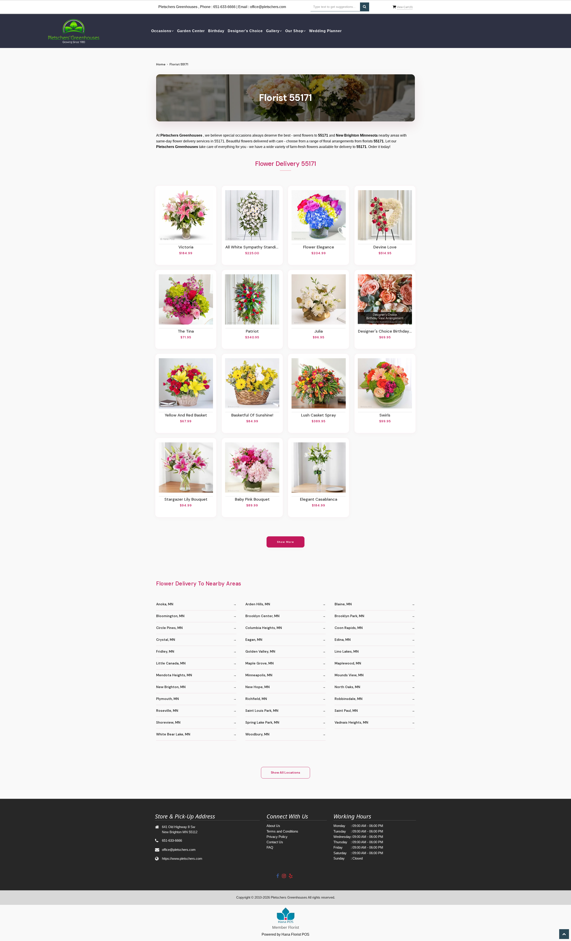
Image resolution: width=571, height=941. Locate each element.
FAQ (270, 847)
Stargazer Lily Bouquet (185, 499)
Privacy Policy (277, 837)
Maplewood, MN (348, 663)
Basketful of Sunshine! (252, 415)
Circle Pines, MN (169, 628)
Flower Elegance (318, 247)
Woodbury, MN (257, 734)
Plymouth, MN (167, 699)
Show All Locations (285, 772)
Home (161, 64)
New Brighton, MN (171, 687)
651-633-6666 (224, 7)
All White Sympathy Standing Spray (252, 247)
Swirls (384, 415)
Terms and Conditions (282, 831)
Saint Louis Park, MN (261, 710)
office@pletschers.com (268, 7)
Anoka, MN (164, 604)
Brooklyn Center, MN (262, 616)
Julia (318, 331)
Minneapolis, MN (258, 675)
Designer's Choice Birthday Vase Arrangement (385, 331)
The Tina (186, 331)
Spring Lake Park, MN (262, 722)
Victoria (185, 247)
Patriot (252, 331)
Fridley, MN (165, 651)
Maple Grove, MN (259, 663)
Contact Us (275, 842)
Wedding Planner (325, 31)
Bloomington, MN (170, 616)
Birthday (216, 31)
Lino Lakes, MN (347, 651)
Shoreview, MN (168, 722)
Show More (285, 542)
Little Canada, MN (171, 663)
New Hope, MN (257, 687)
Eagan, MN (253, 639)
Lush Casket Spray (318, 415)
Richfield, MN (256, 699)
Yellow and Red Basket (186, 415)
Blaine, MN (343, 604)
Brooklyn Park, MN (349, 616)
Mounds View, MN (349, 675)
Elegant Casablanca (318, 499)
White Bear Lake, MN (173, 734)
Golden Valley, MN (260, 651)
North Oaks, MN (347, 687)
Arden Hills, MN (257, 604)
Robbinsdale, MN (348, 699)
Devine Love (385, 247)
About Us (273, 826)
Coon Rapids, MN (349, 628)
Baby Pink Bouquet (252, 499)
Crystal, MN (165, 639)
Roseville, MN (167, 710)
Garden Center (191, 31)
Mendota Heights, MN (174, 675)
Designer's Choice (245, 31)
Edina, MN (343, 639)
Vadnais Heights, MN (351, 722)
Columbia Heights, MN (263, 628)
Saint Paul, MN (346, 710)
